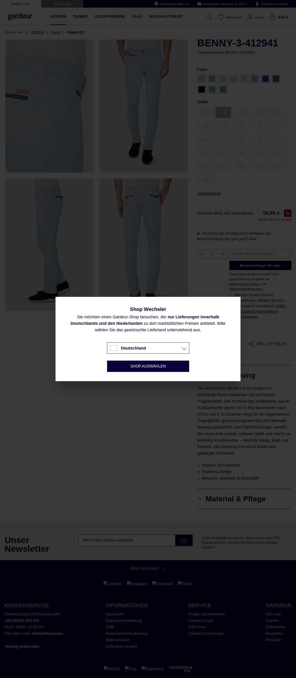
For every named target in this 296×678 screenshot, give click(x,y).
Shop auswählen (148, 366)
